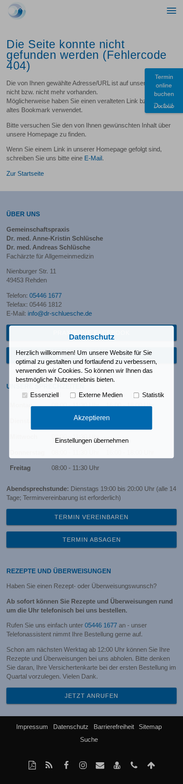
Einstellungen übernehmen (92, 441)
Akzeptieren (92, 417)
